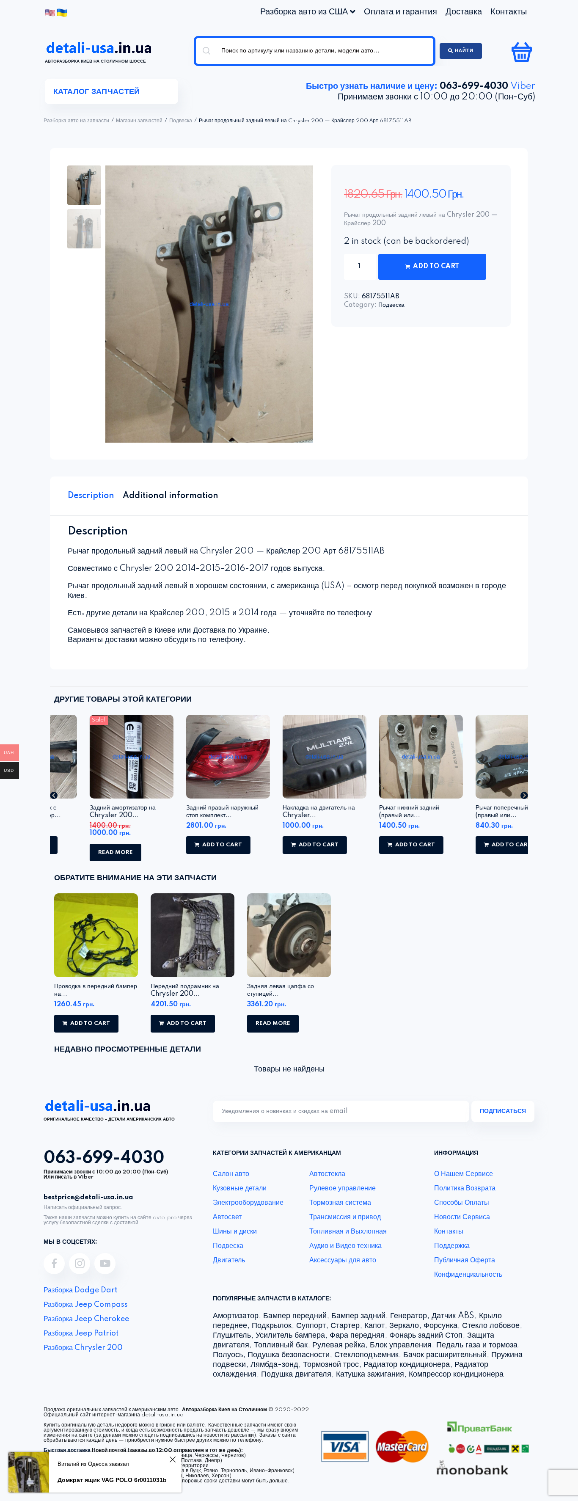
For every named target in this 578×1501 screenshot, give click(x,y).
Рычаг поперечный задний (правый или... (477, 811)
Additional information (170, 496)
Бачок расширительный (445, 1355)
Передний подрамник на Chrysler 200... (185, 990)
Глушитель (232, 1335)
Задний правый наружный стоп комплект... (187, 811)
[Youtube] (105, 1263)
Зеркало (404, 1326)
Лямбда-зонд (274, 1365)
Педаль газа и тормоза (476, 1345)
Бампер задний (358, 1316)
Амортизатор (236, 1316)
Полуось (228, 1355)
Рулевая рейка (338, 1345)
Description (91, 496)
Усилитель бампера (290, 1335)
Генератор (408, 1316)
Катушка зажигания (370, 1374)
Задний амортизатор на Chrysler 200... (87, 811)
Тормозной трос (331, 1365)
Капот (374, 1326)
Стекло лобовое (491, 1326)
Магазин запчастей (139, 121)
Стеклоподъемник (366, 1355)
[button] (54, 795)
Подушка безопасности (289, 1355)
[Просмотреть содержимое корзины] (523, 51)
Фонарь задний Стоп (425, 1335)
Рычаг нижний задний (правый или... (374, 811)
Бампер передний (295, 1316)
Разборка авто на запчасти (76, 121)
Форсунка (440, 1326)
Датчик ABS (453, 1316)
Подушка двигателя (296, 1374)
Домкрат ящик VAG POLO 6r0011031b (112, 1479)
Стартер (345, 1326)
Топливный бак (281, 1345)
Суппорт (311, 1326)
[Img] (54, 1263)
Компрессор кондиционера (456, 1374)
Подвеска (180, 121)
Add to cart (436, 266)
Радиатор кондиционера (406, 1365)
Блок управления (401, 1345)
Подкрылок (272, 1326)
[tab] (91, 495)
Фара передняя (357, 1335)
